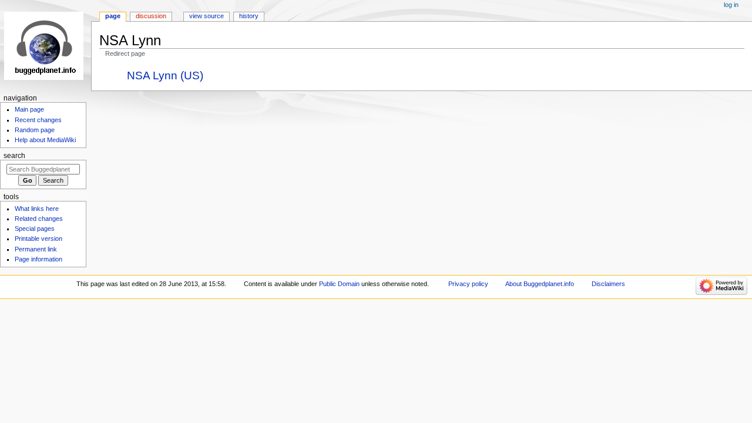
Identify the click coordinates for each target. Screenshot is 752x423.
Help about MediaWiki (45, 139)
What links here (37, 208)
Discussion (151, 15)
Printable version (38, 238)
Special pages (35, 228)
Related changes (39, 218)
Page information (38, 259)
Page (112, 15)
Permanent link (36, 249)
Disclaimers (608, 283)
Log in (731, 4)
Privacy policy (468, 283)
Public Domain (339, 283)
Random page (35, 129)
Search (14, 155)
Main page (29, 109)
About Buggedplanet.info (539, 283)
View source (206, 15)
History (248, 15)
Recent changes (38, 119)
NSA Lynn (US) (165, 75)
